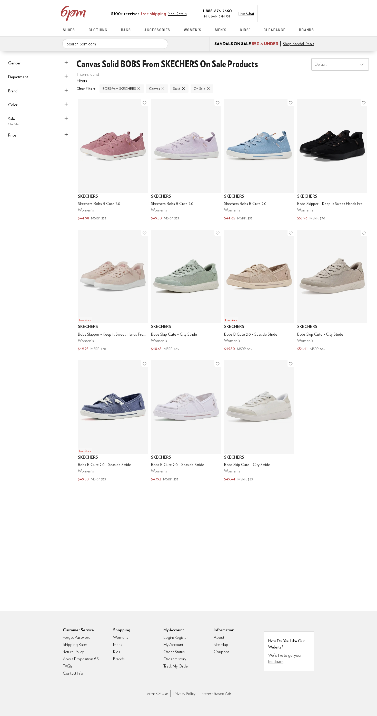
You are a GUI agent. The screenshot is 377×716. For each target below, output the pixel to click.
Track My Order (176, 666)
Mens (117, 644)
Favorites (300, 13)
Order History (174, 658)
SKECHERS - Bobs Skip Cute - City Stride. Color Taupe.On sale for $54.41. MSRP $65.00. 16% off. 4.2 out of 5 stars (332, 291)
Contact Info (73, 673)
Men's (221, 29)
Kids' (245, 29)
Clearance (274, 29)
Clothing (98, 29)
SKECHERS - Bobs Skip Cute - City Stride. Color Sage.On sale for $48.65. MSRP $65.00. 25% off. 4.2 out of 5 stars (186, 291)
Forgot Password (77, 637)
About (219, 637)
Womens (120, 637)
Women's (193, 29)
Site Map (221, 644)
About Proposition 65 (81, 658)
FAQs (67, 666)
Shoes (69, 29)
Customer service (289, 13)
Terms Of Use (157, 693)
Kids (116, 651)
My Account (279, 13)
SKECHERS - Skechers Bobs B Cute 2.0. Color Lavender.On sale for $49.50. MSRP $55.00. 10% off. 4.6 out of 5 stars (186, 160)
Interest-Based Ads (216, 693)
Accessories (157, 29)
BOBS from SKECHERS (119, 88)
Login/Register (175, 637)
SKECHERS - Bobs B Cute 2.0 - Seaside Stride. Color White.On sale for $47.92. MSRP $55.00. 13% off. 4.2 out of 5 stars (186, 421)
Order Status (174, 651)
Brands (306, 29)
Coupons (221, 651)
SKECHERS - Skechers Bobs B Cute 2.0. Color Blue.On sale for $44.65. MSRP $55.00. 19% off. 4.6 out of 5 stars (259, 160)
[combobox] (115, 44)
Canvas (154, 88)
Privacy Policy (184, 693)
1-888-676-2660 (217, 10)
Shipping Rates (75, 644)
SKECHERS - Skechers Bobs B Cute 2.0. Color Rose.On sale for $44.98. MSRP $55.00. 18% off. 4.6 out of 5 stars (113, 160)
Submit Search (162, 43)
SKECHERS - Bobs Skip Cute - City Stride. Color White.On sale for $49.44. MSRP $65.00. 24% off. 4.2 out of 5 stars (259, 421)
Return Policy (73, 651)
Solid (176, 88)
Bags (126, 29)
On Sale (199, 88)
